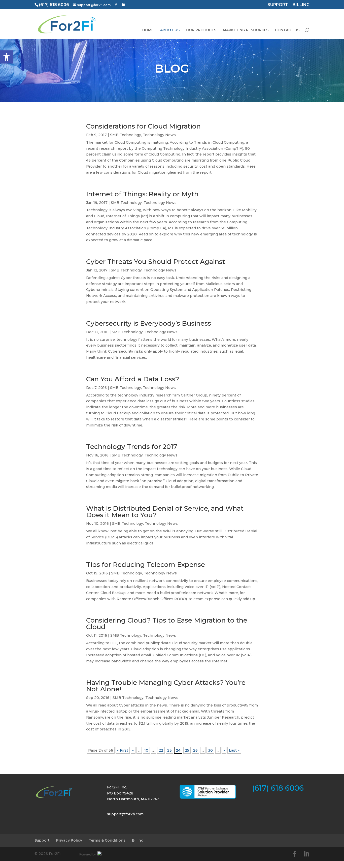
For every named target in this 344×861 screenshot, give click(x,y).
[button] (6, 57)
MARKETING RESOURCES (245, 30)
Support (42, 840)
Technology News (159, 135)
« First (122, 750)
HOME (148, 30)
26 (195, 750)
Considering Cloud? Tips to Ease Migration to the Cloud (166, 623)
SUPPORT (277, 5)
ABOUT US (170, 30)
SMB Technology (125, 135)
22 (161, 750)
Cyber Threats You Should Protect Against (155, 262)
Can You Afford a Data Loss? (132, 379)
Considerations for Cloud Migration (143, 126)
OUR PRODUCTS (201, 30)
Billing (138, 840)
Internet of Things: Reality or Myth (142, 194)
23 (169, 750)
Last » (234, 750)
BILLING (301, 5)
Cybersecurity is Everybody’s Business (148, 323)
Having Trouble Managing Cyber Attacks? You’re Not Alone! (166, 686)
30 (210, 750)
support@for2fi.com (125, 814)
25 (187, 750)
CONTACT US (287, 30)
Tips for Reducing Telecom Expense (145, 565)
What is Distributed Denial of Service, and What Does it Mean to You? (165, 511)
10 (146, 750)
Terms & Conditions (107, 840)
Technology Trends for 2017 (131, 447)
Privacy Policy (69, 840)
